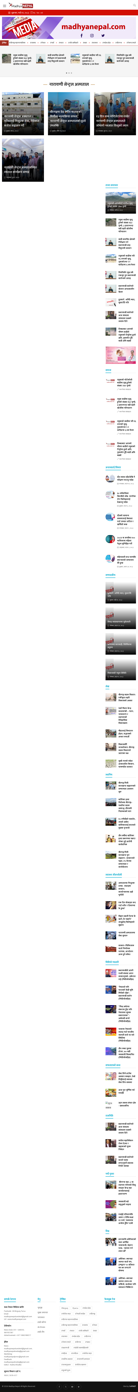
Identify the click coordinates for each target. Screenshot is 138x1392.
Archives (41, 1327)
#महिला (64, 1353)
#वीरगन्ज (101, 42)
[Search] (134, 5)
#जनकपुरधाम (66, 1364)
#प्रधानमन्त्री (65, 1347)
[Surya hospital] (121, 355)
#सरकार (77, 42)
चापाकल (41, 1317)
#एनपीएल (74, 1353)
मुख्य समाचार (43, 1312)
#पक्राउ (87, 1342)
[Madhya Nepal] (69, 28)
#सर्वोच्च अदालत (67, 1359)
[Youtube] (72, 1386)
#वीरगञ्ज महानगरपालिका (69, 1325)
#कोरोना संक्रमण (80, 1364)
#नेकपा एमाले (113, 42)
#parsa (75, 1308)
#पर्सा (34, 42)
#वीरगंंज (126, 42)
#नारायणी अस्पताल (83, 1359)
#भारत (43, 42)
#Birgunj (64, 1308)
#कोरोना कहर (66, 1313)
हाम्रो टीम (41, 1332)
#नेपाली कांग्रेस (80, 1313)
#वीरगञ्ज (92, 1313)
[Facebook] (59, 1386)
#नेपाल (25, 42)
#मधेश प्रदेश (86, 1308)
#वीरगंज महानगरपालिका (69, 1319)
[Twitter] (65, 1386)
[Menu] (4, 6)
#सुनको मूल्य (65, 1370)
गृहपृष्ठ (40, 1308)
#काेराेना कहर (87, 1353)
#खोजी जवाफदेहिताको (80, 1347)
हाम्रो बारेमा (42, 1322)
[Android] (78, 1386)
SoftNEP (132, 1386)
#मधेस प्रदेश (89, 42)
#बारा (67, 42)
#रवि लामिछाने (56, 42)
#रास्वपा (15, 42)
